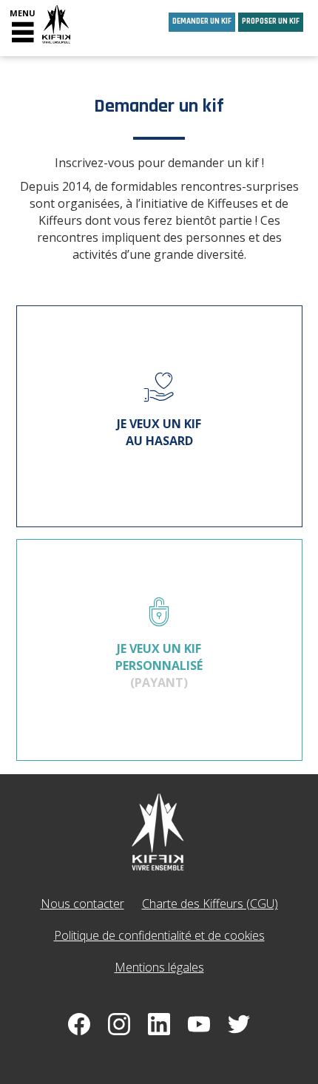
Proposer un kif (271, 21)
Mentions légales (159, 967)
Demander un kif (201, 21)
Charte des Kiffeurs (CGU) (210, 903)
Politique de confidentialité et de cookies (159, 935)
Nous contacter (82, 903)
